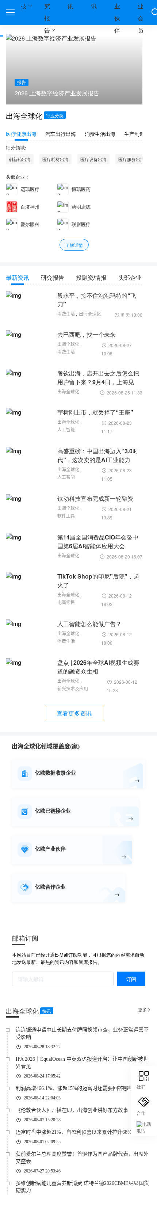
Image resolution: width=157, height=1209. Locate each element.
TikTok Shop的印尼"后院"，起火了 (98, 580)
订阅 (131, 979)
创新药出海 (20, 159)
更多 (144, 1009)
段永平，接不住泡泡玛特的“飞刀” (96, 299)
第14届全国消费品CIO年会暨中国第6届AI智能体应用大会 (97, 541)
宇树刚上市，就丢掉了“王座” (95, 412)
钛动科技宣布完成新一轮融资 (95, 498)
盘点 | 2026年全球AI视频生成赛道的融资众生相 (98, 666)
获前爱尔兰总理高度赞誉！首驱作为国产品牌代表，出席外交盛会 (82, 1157)
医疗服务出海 (131, 159)
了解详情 (74, 245)
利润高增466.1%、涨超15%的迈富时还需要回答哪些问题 (79, 1088)
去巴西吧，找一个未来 (86, 334)
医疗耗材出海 (55, 159)
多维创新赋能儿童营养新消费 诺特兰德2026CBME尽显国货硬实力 (82, 1187)
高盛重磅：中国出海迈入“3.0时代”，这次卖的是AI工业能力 (97, 455)
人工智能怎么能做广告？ (89, 623)
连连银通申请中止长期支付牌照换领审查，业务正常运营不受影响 (82, 1033)
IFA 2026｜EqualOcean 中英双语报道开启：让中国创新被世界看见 (82, 1062)
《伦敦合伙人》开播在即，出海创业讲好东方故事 (72, 1110)
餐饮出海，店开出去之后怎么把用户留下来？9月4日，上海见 (98, 377)
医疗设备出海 (93, 159)
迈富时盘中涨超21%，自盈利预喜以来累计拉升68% (74, 1132)
